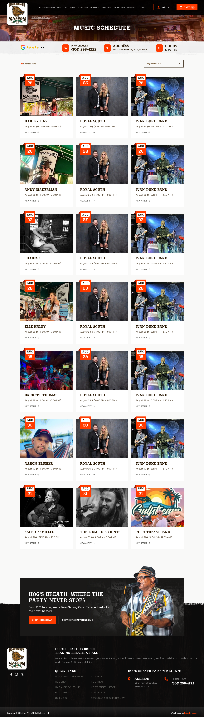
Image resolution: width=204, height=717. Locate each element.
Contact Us (98, 692)
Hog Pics (96, 676)
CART (188, 7)
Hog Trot (97, 681)
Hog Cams (83, 7)
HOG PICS (94, 7)
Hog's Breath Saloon (41, 17)
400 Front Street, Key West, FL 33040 (130, 49)
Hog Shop (61, 681)
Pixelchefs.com (190, 713)
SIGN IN (165, 7)
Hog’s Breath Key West (50, 7)
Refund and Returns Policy (108, 697)
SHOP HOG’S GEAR (42, 620)
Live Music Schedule (67, 687)
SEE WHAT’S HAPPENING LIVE (77, 620)
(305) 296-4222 (83, 49)
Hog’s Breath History (125, 7)
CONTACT (143, 7)
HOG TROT (107, 7)
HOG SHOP (70, 7)
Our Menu (61, 697)
